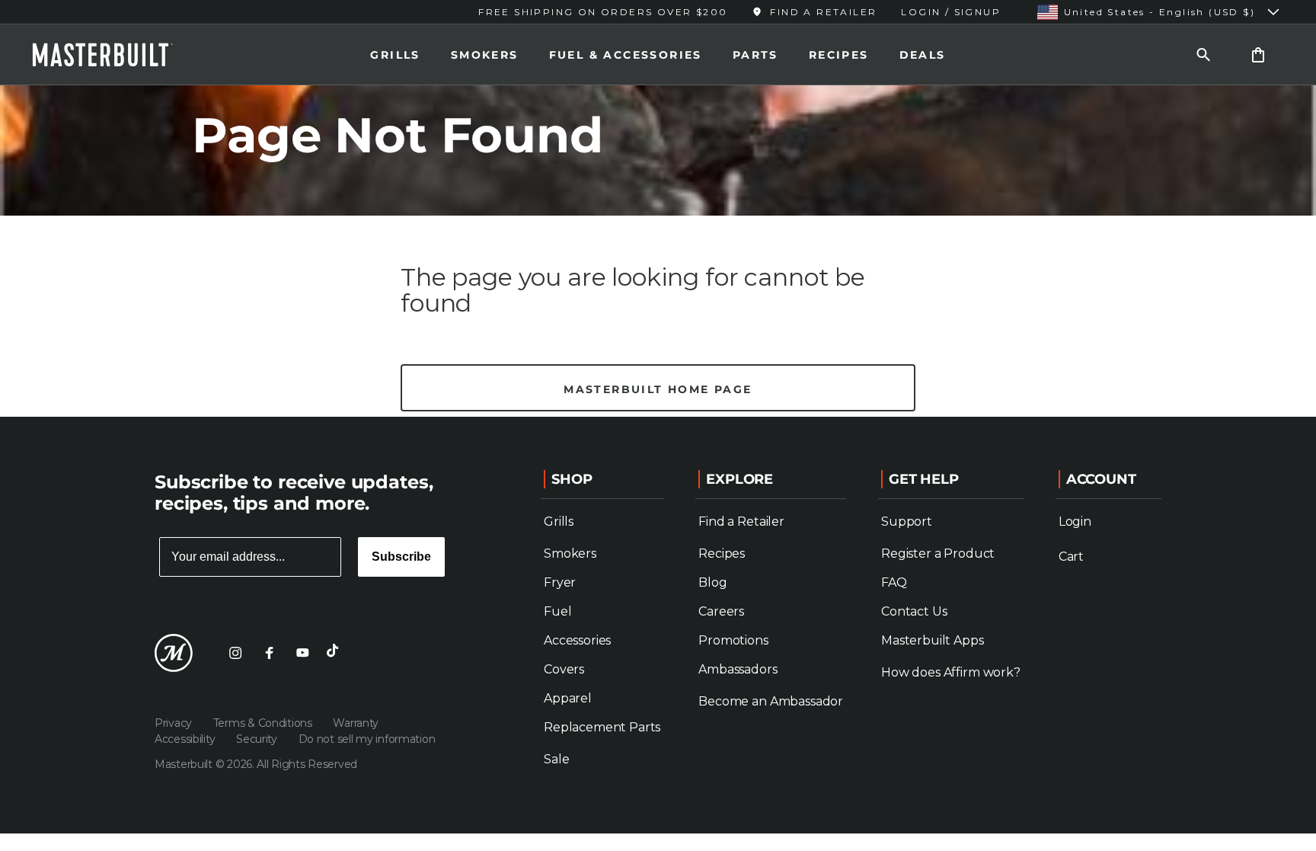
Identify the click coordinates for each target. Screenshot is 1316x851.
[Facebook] (269, 653)
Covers (564, 669)
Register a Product (938, 553)
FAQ (894, 582)
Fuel (557, 611)
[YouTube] (302, 653)
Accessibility (186, 739)
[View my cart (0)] (1258, 54)
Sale (556, 759)
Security (257, 739)
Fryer (560, 582)
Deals (922, 55)
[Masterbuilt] (116, 54)
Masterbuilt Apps (932, 640)
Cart (1071, 556)
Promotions (733, 640)
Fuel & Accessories (625, 55)
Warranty (356, 723)
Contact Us (914, 611)
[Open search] (1203, 54)
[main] (658, 208)
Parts (755, 55)
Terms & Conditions (264, 723)
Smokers (485, 55)
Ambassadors (737, 669)
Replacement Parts (602, 727)
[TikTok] (336, 653)
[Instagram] (235, 653)
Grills (395, 55)
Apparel (568, 698)
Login (1075, 521)
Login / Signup (951, 12)
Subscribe (401, 556)
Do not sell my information (367, 739)
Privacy (175, 723)
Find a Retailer (741, 521)
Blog (712, 582)
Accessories (577, 640)
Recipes (839, 55)
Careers (721, 611)
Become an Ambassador (770, 701)
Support (906, 521)
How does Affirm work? (951, 672)
